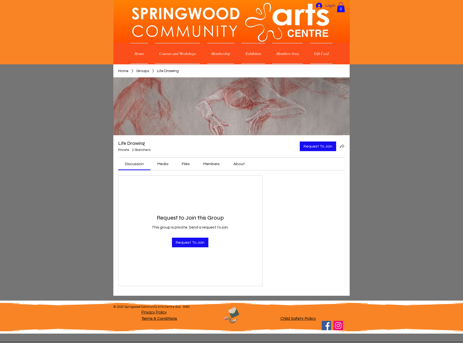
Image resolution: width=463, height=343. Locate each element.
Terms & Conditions (159, 318)
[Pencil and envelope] (231, 314)
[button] (341, 7)
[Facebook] (326, 325)
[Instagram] (338, 325)
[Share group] (342, 146)
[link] (134, 164)
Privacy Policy (154, 312)
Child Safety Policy (298, 318)
